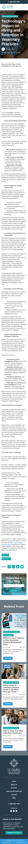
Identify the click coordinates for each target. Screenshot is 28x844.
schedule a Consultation (14, 832)
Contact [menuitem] (14, 795)
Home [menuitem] (14, 781)
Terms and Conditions (18, 840)
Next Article (5, 558)
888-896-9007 (15, 2)
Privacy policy (8, 840)
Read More (8, 658)
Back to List (5, 555)
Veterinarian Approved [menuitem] (14, 791)
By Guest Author (10, 49)
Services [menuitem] (14, 788)
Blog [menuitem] (14, 798)
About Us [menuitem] (14, 785)
